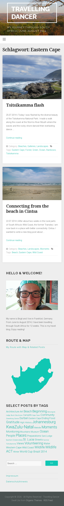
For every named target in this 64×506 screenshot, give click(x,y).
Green (35, 150)
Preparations (34, 435)
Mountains (25, 432)
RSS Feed (48, 500)
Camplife (27, 415)
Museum (35, 432)
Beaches (22, 146)
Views (20, 443)
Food (52, 418)
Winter (16, 452)
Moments (44, 249)
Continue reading (14, 138)
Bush (13, 415)
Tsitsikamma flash (25, 105)
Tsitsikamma (12, 153)
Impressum (12, 476)
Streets (39, 439)
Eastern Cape (18, 150)
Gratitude (12, 422)
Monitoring (12, 431)
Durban (23, 418)
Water (47, 443)
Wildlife (40, 447)
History (28, 422)
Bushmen (19, 415)
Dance (16, 418)
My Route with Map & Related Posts (25, 347)
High (22, 422)
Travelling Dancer (30, 12)
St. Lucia (28, 439)
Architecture (12, 411)
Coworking (10, 418)
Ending (45, 418)
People (10, 435)
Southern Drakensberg (14, 440)
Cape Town (36, 415)
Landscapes (42, 146)
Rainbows (51, 150)
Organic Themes (34, 500)
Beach (15, 252)
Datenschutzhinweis (17, 481)
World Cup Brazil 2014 (33, 451)
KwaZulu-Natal (20, 426)
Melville (37, 427)
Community (47, 415)
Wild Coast (37, 252)
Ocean (42, 150)
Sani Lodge (47, 436)
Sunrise (46, 440)
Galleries (32, 146)
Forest (28, 150)
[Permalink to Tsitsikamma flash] (32, 77)
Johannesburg (44, 422)
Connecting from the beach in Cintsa (27, 209)
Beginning (39, 411)
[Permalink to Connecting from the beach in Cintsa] (32, 183)
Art (21, 411)
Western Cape (14, 447)
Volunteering (34, 443)
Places (21, 435)
